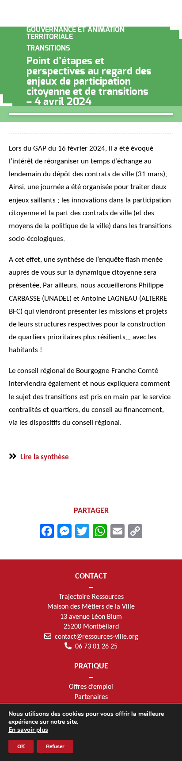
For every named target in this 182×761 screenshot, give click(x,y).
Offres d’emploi (91, 687)
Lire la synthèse (44, 457)
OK (21, 746)
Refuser (55, 746)
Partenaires (91, 697)
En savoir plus (28, 730)
